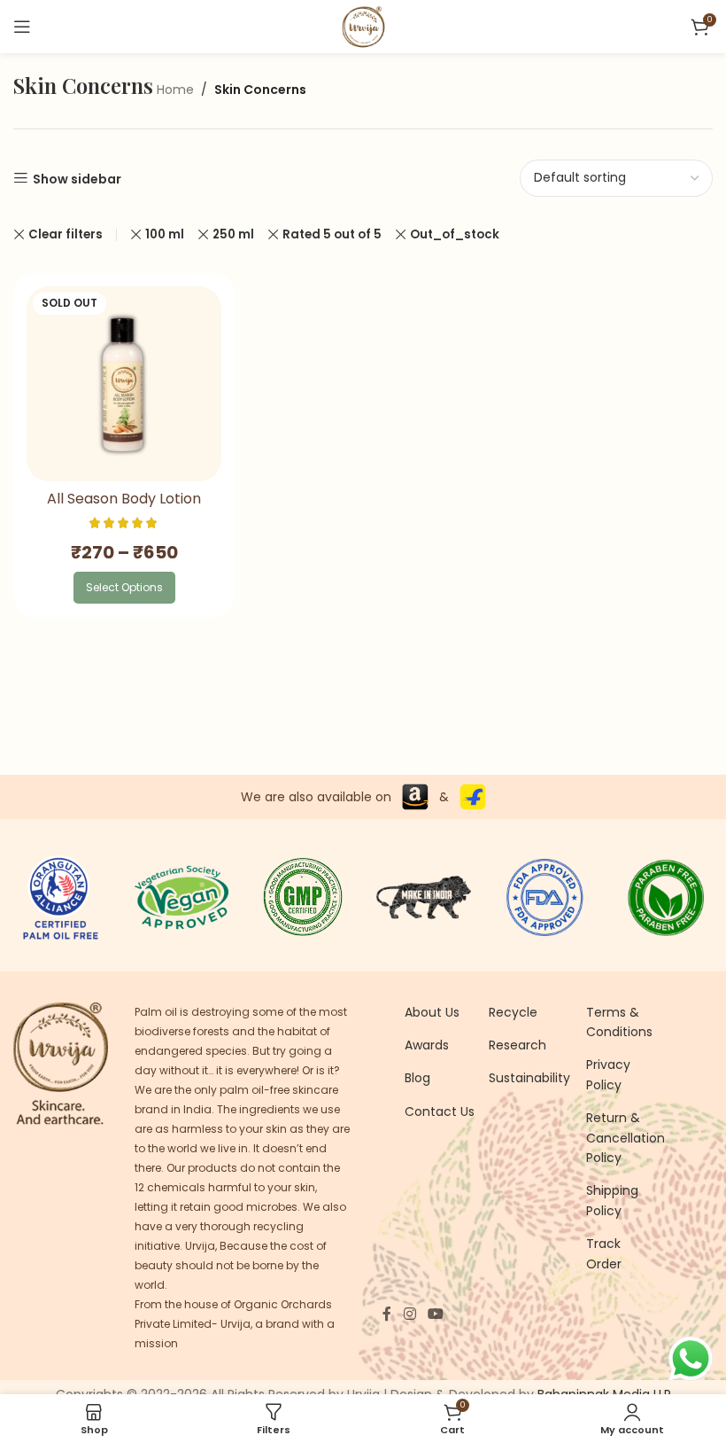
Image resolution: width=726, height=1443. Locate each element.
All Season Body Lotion (124, 498)
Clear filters (65, 234)
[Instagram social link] (409, 1314)
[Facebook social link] (387, 1314)
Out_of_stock (454, 234)
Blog (417, 1078)
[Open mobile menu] (22, 26)
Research (517, 1045)
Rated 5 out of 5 (332, 234)
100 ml (164, 234)
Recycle (513, 1012)
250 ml (233, 234)
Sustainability (529, 1078)
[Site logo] (363, 26)
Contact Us (440, 1111)
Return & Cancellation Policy (625, 1137)
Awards (427, 1045)
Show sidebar (77, 178)
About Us (432, 1012)
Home (175, 89)
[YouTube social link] (435, 1314)
